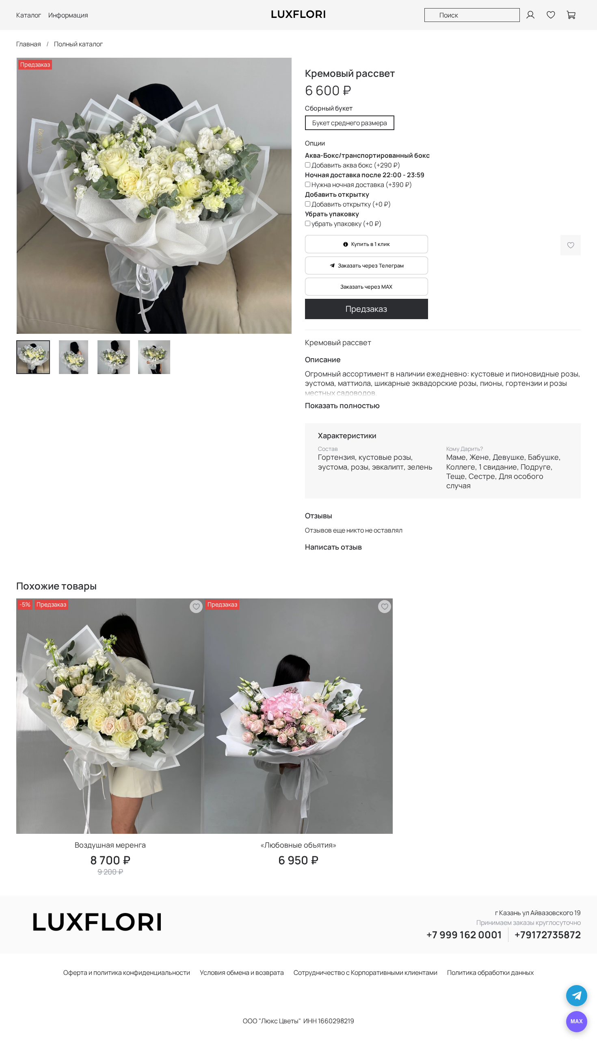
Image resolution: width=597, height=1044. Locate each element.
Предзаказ (366, 308)
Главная (28, 43)
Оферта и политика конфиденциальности (126, 972)
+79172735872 (548, 934)
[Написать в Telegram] (576, 995)
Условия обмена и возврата (242, 972)
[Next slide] (279, 196)
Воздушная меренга (110, 845)
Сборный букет (329, 108)
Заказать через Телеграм (371, 265)
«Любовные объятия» (298, 845)
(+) (355, 165)
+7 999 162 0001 (464, 934)
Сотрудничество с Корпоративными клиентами (365, 972)
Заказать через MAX (366, 286)
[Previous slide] (29, 196)
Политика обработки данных (490, 972)
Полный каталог (78, 43)
